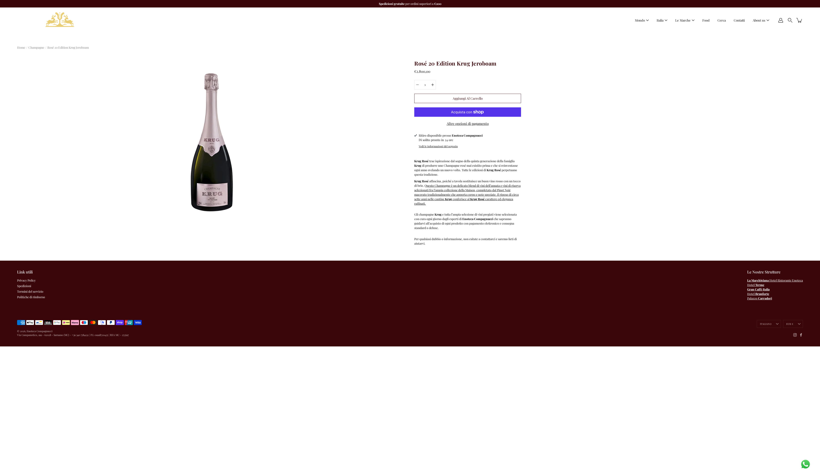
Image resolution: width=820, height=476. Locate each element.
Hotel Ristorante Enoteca (775, 280)
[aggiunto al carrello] (799, 20)
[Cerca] (790, 20)
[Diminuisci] (417, 84)
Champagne (36, 47)
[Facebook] (801, 335)
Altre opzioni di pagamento (468, 123)
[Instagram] (795, 335)
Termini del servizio (30, 291)
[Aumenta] (432, 84)
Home (21, 47)
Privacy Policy (26, 280)
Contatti (739, 20)
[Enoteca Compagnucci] (59, 20)
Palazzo (759, 298)
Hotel (755, 285)
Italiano (765, 324)
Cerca (722, 20)
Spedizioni (24, 286)
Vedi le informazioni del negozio (438, 146)
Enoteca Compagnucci (40, 331)
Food (706, 20)
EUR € (789, 324)
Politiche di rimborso (31, 297)
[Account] (780, 20)
